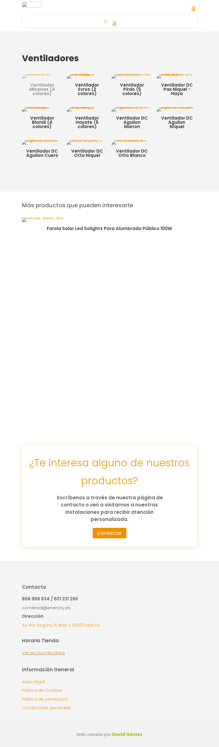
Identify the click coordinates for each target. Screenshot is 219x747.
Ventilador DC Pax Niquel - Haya (177, 89)
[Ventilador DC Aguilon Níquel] (177, 107)
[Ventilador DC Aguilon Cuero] (42, 140)
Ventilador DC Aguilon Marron (132, 122)
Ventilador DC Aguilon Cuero (42, 153)
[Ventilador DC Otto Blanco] (131, 140)
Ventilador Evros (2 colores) (87, 89)
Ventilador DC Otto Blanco (132, 153)
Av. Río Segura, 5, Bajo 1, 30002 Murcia (61, 625)
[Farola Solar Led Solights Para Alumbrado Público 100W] (42, 217)
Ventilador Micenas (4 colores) (42, 89)
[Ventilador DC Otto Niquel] (87, 140)
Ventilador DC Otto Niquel (87, 153)
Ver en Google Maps (43, 653)
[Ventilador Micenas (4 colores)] (42, 74)
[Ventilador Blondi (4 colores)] (42, 107)
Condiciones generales (46, 708)
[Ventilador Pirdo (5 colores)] (131, 74)
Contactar (109, 533)
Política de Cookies (42, 690)
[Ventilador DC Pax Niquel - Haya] (177, 74)
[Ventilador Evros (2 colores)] (87, 74)
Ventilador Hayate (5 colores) (87, 122)
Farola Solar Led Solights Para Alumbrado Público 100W (109, 228)
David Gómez (127, 734)
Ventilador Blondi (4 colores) (42, 122)
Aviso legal (33, 682)
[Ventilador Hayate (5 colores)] (87, 107)
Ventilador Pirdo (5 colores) (132, 89)
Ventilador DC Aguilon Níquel (177, 122)
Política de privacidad (44, 699)
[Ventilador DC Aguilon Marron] (131, 107)
